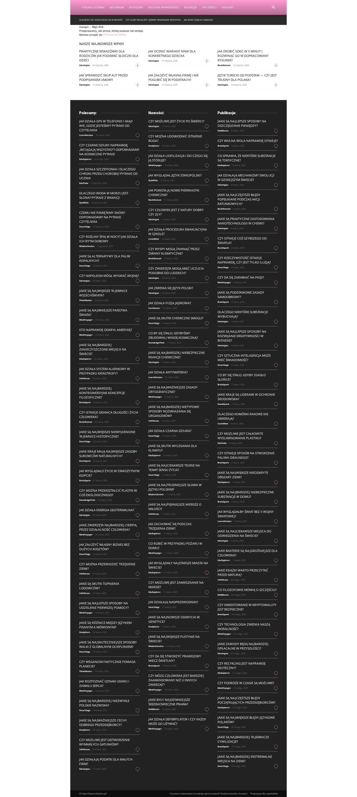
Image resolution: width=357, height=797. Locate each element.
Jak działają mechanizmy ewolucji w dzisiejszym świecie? (246, 177)
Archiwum (117, 7)
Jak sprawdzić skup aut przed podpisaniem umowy (103, 77)
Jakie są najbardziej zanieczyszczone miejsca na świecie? (102, 349)
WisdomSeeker (87, 246)
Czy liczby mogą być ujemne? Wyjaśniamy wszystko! (153, 19)
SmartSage (84, 226)
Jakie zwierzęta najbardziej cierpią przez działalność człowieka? (108, 527)
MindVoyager (86, 319)
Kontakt (228, 7)
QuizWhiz (84, 202)
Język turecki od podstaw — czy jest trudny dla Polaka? (247, 77)
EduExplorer (85, 159)
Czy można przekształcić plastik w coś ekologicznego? (108, 492)
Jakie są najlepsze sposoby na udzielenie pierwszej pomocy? (104, 605)
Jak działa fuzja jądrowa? (169, 303)
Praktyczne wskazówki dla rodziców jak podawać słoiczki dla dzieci (108, 55)
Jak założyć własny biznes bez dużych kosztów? (104, 546)
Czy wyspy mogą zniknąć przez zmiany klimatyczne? (174, 251)
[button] (273, 7)
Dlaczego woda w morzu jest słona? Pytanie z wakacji (103, 195)
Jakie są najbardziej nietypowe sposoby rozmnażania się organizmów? (173, 411)
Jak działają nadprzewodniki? (173, 602)
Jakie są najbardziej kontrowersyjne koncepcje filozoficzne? (102, 392)
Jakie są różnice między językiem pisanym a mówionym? (105, 625)
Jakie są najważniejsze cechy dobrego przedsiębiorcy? (103, 722)
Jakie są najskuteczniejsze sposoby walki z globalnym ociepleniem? (108, 644)
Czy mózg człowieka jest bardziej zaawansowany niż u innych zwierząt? (176, 680)
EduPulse (83, 183)
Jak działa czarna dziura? (169, 431)
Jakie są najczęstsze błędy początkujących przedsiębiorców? (246, 700)
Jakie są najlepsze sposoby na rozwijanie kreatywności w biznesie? (242, 336)
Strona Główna (93, 7)
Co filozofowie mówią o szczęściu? (247, 590)
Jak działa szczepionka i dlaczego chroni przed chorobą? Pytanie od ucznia (108, 173)
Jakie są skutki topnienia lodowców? (99, 585)
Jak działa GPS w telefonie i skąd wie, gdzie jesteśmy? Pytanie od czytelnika (106, 125)
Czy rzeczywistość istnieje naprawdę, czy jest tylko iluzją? (244, 260)
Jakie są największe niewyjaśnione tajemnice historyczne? (107, 434)
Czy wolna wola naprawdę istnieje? (248, 141)
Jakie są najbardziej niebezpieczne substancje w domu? (246, 494)
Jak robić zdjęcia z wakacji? (198, 19)
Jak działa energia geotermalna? (106, 510)
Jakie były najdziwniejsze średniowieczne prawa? (169, 702)
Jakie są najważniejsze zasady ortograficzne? (173, 389)
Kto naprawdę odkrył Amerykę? (105, 330)
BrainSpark (85, 402)
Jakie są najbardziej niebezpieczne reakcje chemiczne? (176, 355)
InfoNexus (84, 378)
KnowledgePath (87, 500)
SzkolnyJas (84, 65)
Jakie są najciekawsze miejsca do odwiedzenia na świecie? (244, 533)
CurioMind (153, 238)
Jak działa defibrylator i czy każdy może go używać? (177, 721)
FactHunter (154, 308)
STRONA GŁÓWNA (114, 34)
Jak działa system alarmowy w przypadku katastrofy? (104, 371)
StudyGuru (84, 632)
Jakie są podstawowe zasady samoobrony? (241, 294)
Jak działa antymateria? (168, 372)
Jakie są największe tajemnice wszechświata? (103, 293)
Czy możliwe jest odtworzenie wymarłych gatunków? (104, 742)
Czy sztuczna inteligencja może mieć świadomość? (244, 357)
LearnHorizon (86, 135)
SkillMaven (153, 709)
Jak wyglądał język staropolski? (175, 175)
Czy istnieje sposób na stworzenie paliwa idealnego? (246, 455)
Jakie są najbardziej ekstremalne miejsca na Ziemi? (245, 758)
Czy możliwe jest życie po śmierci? (176, 121)
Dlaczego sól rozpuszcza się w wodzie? (101, 19)
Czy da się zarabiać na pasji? (241, 277)
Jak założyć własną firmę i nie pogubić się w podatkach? (173, 77)
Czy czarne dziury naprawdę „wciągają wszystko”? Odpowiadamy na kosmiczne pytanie (109, 149)
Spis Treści (209, 7)
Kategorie (136, 7)
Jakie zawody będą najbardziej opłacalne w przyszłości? (243, 646)
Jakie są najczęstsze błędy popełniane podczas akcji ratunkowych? (239, 199)
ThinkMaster (85, 300)
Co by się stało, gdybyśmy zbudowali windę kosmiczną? (173, 335)
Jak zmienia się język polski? (170, 288)
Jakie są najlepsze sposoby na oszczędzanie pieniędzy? (242, 123)
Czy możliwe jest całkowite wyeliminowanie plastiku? (240, 435)
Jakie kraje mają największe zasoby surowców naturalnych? (108, 453)
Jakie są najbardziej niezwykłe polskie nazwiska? (104, 703)
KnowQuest (223, 404)
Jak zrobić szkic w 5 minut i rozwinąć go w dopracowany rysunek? (243, 55)
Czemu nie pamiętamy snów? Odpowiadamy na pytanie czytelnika (102, 217)
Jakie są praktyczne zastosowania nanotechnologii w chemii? (246, 221)
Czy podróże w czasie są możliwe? (246, 683)
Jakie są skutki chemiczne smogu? (175, 318)
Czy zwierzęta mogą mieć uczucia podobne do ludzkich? (176, 270)
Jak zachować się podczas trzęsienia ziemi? (170, 526)
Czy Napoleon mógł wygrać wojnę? (109, 276)
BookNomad (224, 65)
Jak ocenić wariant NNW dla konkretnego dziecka (172, 53)
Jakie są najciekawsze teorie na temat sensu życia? (174, 467)
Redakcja (190, 7)
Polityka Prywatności (163, 7)
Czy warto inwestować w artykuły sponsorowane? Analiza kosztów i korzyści (208, 793)
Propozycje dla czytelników (264, 793)
